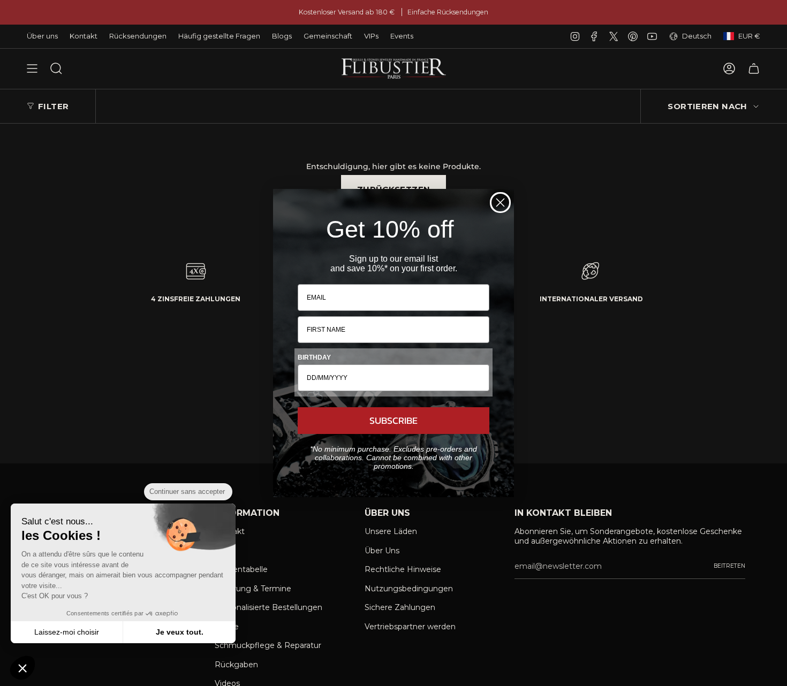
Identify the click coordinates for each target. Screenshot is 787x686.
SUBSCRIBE (393, 420)
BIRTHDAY (314, 357)
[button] (22, 668)
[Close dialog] (500, 202)
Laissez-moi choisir (66, 632)
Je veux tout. (179, 632)
